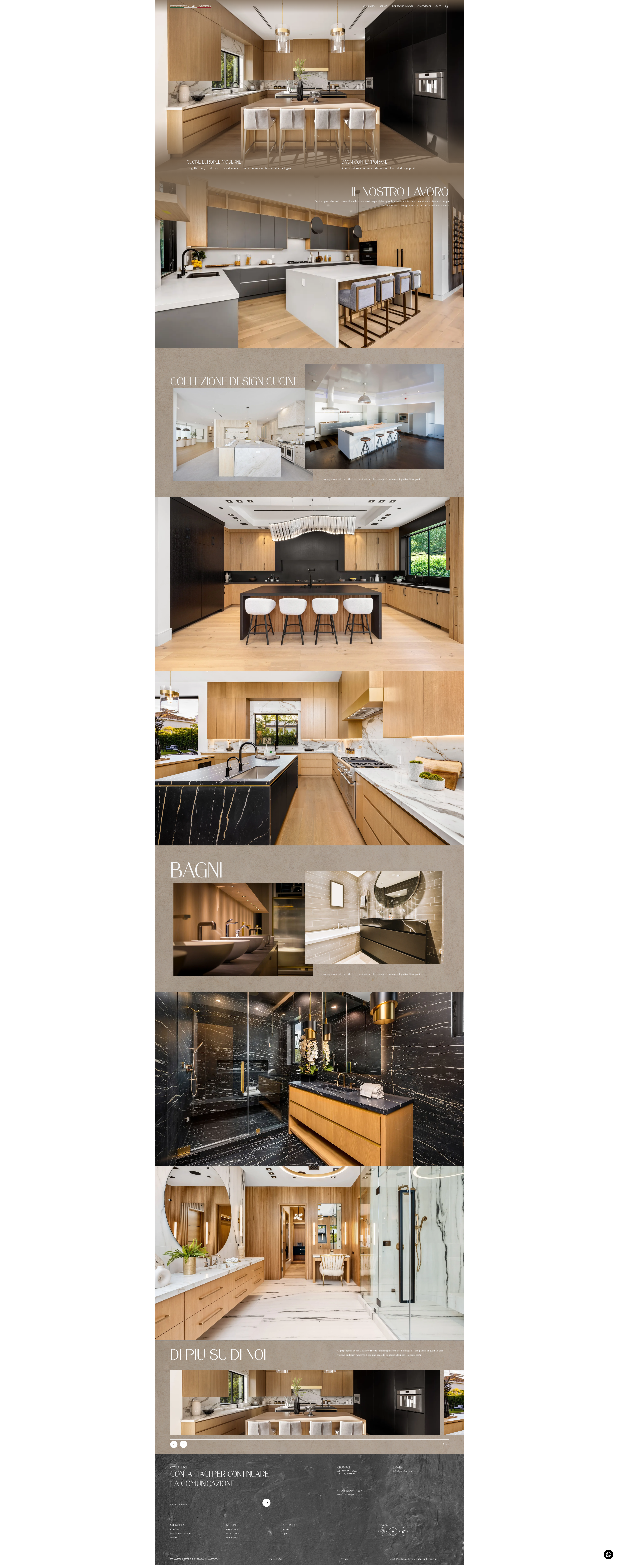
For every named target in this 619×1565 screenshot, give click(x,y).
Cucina (285, 1529)
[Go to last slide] (173, 1444)
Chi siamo (175, 1529)
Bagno (285, 1533)
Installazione (232, 1533)
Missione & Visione (180, 1533)
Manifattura (232, 1537)
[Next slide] (183, 1444)
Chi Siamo (369, 6)
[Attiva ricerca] (447, 7)
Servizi (383, 6)
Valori (173, 1537)
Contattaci (424, 6)
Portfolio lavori (402, 6)
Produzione (232, 1529)
